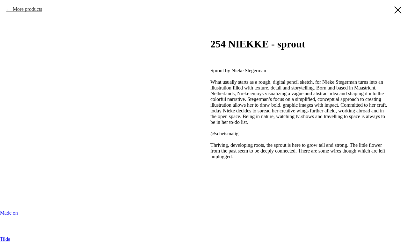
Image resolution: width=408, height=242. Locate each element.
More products (27, 9)
